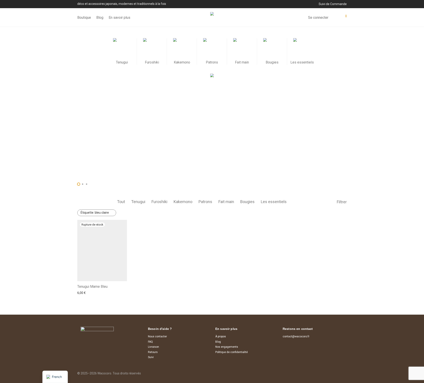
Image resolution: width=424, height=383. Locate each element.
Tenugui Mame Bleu (92, 286)
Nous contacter (157, 336)
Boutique (84, 17)
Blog (99, 17)
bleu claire (95, 212)
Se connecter (318, 17)
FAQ (150, 341)
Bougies (247, 201)
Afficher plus (84, 293)
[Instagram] (338, 369)
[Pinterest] (345, 369)
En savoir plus (119, 17)
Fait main (226, 201)
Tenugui (138, 201)
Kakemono (183, 201)
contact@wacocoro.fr (296, 336)
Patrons (205, 201)
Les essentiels (274, 201)
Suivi (151, 357)
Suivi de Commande (333, 4)
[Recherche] (301, 17)
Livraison (153, 346)
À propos (220, 336)
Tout (121, 201)
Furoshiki (159, 201)
